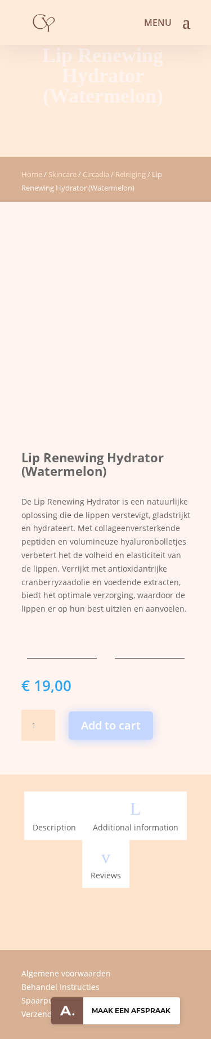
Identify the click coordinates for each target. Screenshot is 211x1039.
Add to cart (111, 725)
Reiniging (130, 174)
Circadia (96, 174)
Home (31, 174)
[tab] (54, 815)
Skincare (62, 174)
